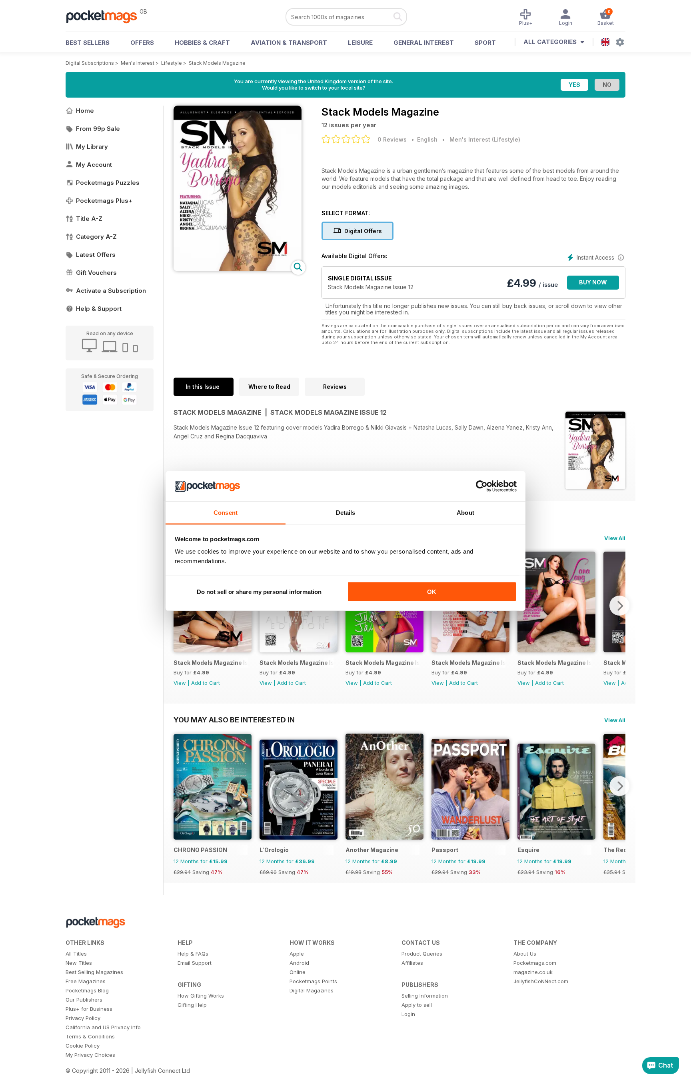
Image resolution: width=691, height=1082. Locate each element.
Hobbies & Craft (202, 42)
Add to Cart (205, 683)
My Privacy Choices (90, 1055)
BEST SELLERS (88, 42)
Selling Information (424, 995)
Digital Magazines (312, 990)
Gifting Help (192, 1005)
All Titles (76, 953)
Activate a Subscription (111, 290)
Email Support (195, 963)
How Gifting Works (201, 995)
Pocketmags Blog (87, 990)
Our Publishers (84, 999)
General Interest (423, 42)
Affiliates (412, 963)
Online (298, 972)
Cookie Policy (83, 1045)
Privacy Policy (83, 1018)
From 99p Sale (98, 128)
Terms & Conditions (90, 1036)
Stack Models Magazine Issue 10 (297, 662)
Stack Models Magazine (217, 63)
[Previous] (180, 786)
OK (431, 591)
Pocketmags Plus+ (104, 200)
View (180, 683)
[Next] (619, 606)
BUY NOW (593, 282)
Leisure (360, 42)
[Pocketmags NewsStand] (106, 16)
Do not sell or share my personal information (259, 591)
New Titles (79, 963)
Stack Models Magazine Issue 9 (382, 662)
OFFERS (142, 42)
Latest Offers (96, 254)
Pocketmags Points (313, 981)
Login (408, 1014)
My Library (92, 146)
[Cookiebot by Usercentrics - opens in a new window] (482, 486)
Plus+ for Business (89, 1009)
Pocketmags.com (534, 963)
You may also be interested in (234, 720)
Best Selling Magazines (94, 972)
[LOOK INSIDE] (238, 269)
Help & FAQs (193, 953)
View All (614, 538)
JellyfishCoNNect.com (540, 981)
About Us (524, 953)
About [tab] (465, 512)
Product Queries (421, 953)
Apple (297, 953)
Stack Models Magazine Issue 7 (554, 662)
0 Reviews (392, 139)
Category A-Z (96, 236)
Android (299, 963)
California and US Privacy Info (103, 1027)
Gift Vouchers (96, 272)
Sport (485, 42)
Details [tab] (345, 512)
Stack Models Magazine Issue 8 (468, 662)
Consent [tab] (226, 512)
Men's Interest (137, 63)
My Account (94, 164)
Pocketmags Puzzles (108, 182)
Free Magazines (86, 981)
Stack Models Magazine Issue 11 (211, 662)
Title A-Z (89, 218)
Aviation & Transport (289, 42)
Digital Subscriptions (90, 63)
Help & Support (99, 308)
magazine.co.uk (533, 972)
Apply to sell (416, 1005)
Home (85, 110)
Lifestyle (171, 63)
